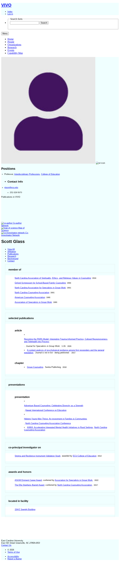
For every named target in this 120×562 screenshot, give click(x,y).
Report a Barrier (15, 559)
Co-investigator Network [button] (14, 234)
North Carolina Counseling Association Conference (48, 423)
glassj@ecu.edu (11, 187)
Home (11, 39)
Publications (13, 254)
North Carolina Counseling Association (32, 292)
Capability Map (15, 53)
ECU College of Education (84, 456)
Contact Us (6, 545)
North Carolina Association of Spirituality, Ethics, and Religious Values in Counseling (53, 278)
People (11, 41)
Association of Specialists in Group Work (33, 302)
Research (12, 47)
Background (13, 258)
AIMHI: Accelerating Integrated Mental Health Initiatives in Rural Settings (60, 427)
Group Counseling (35, 367)
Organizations (14, 44)
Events (11, 50)
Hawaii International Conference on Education (45, 410)
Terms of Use (14, 552)
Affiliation (12, 251)
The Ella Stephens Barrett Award (29, 485)
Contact (11, 261)
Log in (10, 14)
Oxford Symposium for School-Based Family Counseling (40, 283)
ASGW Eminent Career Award (28, 480)
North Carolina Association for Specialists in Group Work (40, 288)
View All (11, 249)
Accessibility (13, 556)
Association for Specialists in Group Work (73, 480)
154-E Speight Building (25, 509)
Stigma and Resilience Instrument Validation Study (38, 456)
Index (10, 11)
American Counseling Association (30, 297)
